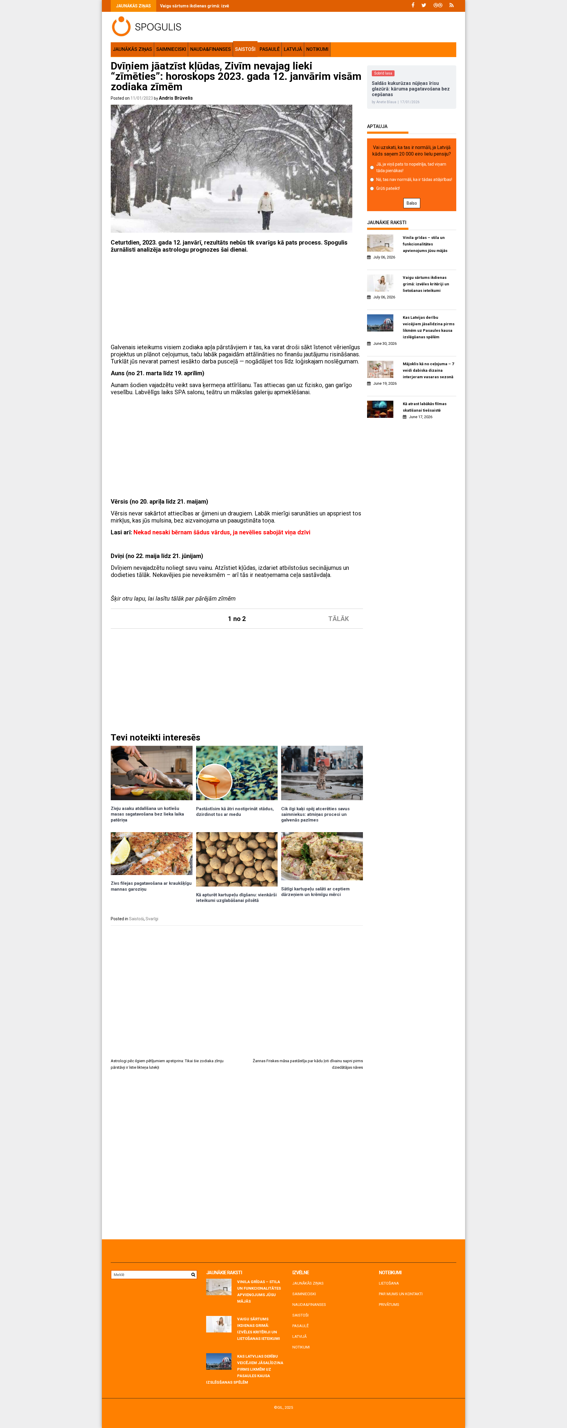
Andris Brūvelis (176, 98)
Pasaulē (270, 49)
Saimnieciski (171, 49)
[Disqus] (237, 1157)
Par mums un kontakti (401, 1294)
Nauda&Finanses (210, 49)
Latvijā (293, 49)
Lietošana (389, 1283)
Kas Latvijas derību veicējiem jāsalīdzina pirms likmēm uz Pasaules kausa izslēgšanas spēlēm (428, 327)
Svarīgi (152, 918)
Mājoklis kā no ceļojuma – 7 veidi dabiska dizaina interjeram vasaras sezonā (428, 370)
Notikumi (317, 49)
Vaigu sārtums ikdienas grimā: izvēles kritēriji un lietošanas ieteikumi (228, 6)
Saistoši (245, 49)
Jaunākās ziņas (132, 49)
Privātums (389, 1304)
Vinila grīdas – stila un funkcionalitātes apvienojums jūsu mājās (425, 244)
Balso (412, 203)
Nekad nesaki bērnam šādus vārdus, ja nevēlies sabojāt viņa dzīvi (221, 532)
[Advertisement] (237, 299)
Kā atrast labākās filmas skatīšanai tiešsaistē (425, 407)
